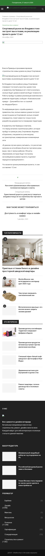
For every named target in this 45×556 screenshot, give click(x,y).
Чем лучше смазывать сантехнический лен (27, 294)
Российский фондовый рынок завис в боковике (30, 468)
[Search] (43, 9)
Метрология (24, 518)
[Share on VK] (21, 177)
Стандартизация (24, 534)
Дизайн (7, 506)
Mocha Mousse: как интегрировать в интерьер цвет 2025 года (28, 281)
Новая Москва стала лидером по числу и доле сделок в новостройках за (30, 483)
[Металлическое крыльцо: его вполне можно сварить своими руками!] (9, 310)
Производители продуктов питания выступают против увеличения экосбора (29, 345)
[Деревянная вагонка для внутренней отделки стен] (9, 374)
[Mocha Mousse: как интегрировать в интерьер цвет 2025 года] (9, 282)
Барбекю (24, 501)
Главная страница (8, 16)
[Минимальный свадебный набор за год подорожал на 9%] (9, 456)
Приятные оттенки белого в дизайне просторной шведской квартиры (20, 269)
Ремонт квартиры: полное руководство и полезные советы (28, 386)
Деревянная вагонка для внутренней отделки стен (28, 372)
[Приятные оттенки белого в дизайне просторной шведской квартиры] (22, 252)
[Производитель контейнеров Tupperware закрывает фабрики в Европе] (9, 332)
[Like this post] (19, 177)
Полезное (8, 522)
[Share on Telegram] (26, 177)
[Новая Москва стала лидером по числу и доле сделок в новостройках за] (9, 484)
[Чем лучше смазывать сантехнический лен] (9, 296)
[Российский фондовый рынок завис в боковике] (9, 470)
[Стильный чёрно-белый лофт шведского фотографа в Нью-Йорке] (9, 360)
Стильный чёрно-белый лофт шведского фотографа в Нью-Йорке (30, 359)
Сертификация (24, 529)
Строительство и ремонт (14, 539)
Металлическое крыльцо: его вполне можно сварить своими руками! (30, 309)
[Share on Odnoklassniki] (24, 177)
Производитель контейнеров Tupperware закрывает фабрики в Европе (30, 331)
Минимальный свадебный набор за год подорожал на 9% (29, 455)
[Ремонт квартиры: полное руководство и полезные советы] (9, 388)
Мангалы (24, 512)
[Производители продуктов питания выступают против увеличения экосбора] (9, 346)
